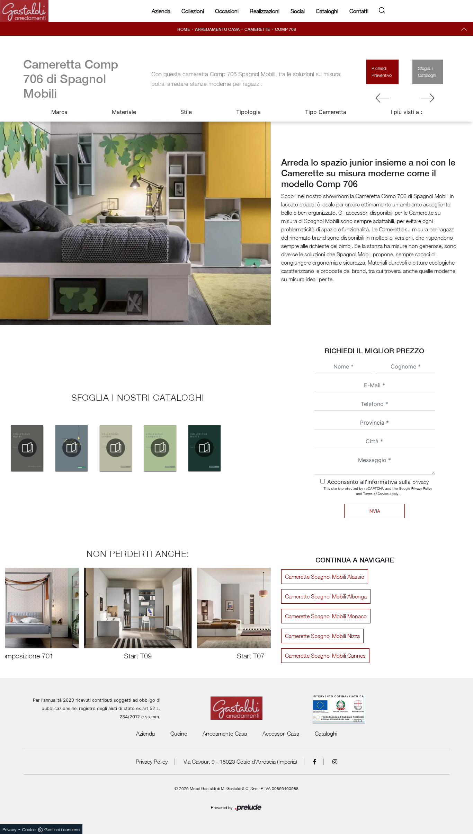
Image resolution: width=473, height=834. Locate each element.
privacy (420, 482)
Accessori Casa (280, 733)
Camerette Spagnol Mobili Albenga (326, 596)
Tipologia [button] (248, 111)
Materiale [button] (124, 111)
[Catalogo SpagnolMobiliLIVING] (116, 447)
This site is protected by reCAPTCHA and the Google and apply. (377, 491)
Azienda (161, 11)
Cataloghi (327, 11)
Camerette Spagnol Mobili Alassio (324, 577)
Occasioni (227, 11)
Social (298, 11)
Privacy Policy (421, 488)
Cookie (29, 829)
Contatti (358, 11)
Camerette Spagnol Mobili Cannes (325, 656)
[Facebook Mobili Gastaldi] (315, 761)
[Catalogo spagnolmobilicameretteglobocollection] (160, 447)
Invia (374, 511)
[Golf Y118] (427, 98)
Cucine (178, 733)
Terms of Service (376, 493)
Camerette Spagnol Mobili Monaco (326, 616)
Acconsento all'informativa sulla (378, 481)
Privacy (9, 829)
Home (183, 29)
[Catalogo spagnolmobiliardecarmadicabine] (27, 447)
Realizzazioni (264, 11)
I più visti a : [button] (406, 111)
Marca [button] (59, 111)
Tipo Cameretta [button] (325, 111)
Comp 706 (285, 29)
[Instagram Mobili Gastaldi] (334, 761)
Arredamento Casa (217, 29)
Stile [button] (186, 111)
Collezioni (192, 11)
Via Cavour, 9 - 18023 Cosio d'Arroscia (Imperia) (240, 761)
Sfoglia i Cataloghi (427, 71)
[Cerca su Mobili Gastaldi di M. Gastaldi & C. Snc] (382, 9)
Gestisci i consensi (62, 829)
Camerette (257, 29)
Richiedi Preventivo (382, 71)
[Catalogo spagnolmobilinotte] (204, 447)
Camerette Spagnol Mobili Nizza (322, 636)
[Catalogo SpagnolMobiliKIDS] (72, 447)
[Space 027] (382, 98)
